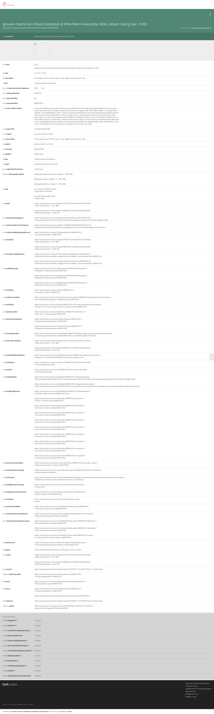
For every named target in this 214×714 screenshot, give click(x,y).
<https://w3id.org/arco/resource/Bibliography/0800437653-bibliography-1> (61, 270)
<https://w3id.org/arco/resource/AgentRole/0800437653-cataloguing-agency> (84, 378)
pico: (13, 169)
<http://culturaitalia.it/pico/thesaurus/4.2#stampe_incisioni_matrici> (58, 550)
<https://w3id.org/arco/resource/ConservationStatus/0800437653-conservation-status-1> (66, 464)
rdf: (5, 189)
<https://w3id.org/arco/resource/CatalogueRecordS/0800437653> (58, 234)
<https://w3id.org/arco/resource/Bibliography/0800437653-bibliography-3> (61, 284)
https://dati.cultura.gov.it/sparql (199, 683)
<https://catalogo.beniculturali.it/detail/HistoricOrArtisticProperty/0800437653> (62, 596)
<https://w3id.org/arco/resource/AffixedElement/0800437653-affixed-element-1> (62, 392)
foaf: (8, 601)
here (70, 711)
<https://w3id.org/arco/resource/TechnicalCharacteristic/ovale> (57, 500)
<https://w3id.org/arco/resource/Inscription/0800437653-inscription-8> (59, 457)
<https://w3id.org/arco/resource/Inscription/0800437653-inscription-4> (59, 428)
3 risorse (37, 651)
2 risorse (37, 625)
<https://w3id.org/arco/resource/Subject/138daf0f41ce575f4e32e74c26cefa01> (63, 364)
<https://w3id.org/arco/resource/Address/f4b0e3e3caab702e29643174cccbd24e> (63, 515)
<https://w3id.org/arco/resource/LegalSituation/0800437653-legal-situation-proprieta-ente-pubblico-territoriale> (73, 335)
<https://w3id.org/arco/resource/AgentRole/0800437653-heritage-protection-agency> (87, 385)
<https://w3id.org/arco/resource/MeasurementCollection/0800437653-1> (60, 493)
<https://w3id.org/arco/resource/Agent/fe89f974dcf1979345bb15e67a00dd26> (62, 212)
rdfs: (8, 36)
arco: (11, 93)
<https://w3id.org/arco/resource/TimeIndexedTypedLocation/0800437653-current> (63, 536)
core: (9, 139)
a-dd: (11, 391)
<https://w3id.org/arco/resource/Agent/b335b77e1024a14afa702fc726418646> (62, 205)
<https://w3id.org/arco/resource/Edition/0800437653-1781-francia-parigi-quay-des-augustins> (67, 306)
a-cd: (12, 108)
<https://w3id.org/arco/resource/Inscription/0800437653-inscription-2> (59, 414)
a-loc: (15, 514)
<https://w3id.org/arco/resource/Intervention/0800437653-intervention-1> (60, 313)
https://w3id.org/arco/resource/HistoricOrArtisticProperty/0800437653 (30, 28)
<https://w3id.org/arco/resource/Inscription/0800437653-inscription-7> (59, 450)
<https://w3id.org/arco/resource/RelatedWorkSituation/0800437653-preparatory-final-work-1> (67, 356)
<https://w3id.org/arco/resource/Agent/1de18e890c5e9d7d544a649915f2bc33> (69, 226)
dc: (5, 73)
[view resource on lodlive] (210, 14)
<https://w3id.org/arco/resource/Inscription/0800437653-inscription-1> (59, 407)
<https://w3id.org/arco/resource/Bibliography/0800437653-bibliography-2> (61, 277)
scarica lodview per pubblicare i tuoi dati (18, 704)
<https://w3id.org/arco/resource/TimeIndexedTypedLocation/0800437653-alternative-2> (65, 529)
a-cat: (16, 232)
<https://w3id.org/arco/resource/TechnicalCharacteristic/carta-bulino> (59, 486)
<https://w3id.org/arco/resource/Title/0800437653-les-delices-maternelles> (61, 371)
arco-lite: (16, 88)
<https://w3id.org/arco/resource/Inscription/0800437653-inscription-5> (59, 435)
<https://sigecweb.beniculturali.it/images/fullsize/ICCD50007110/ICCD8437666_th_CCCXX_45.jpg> (68, 569)
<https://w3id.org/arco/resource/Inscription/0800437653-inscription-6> (59, 442)
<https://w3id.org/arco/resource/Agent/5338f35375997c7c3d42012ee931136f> (71, 219)
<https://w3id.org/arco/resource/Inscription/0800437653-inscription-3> (59, 421)
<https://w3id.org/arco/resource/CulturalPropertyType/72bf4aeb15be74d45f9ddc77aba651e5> (68, 471)
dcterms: (13, 174)
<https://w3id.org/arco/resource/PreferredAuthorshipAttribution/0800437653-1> (68, 255)
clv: (9, 542)
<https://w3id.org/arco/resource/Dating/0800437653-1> (54, 291)
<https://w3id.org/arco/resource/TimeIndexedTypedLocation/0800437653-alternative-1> (65, 522)
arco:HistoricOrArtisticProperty (45, 190)
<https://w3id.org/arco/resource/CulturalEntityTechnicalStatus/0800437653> (61, 508)
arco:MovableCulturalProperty (44, 197)
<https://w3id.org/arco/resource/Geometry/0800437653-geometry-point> (60, 544)
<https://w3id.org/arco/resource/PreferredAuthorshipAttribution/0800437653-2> (68, 262)
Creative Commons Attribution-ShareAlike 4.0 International (30, 711)
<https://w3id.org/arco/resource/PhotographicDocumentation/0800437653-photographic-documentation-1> (73, 298)
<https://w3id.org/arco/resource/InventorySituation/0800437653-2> (58, 327)
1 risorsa (37, 620)
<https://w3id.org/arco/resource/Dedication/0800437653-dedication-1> (59, 400)
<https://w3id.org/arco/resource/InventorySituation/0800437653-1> (58, 320)
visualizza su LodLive (191, 686)
